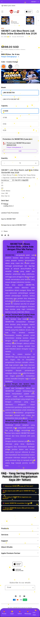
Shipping (10, 49)
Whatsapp (28, 613)
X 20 (4, 130)
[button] (2, 11)
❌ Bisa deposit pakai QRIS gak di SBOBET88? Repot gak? (19, 491)
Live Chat (34, 613)
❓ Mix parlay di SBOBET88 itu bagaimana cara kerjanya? (17, 497)
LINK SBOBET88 (9, 93)
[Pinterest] (8, 235)
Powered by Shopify (26, 607)
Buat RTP (25, 180)
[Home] (14, 12)
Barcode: (14, 36)
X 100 (5, 117)
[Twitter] (5, 235)
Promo (4, 613)
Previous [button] (2, 2)
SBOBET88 (16, 607)
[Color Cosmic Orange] (3, 66)
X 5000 (5, 111)
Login (12, 613)
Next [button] (38, 2)
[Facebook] (2, 235)
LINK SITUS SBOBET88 (11, 99)
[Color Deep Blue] (10, 67)
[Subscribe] (33, 587)
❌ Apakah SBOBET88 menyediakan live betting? (17, 503)
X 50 (4, 124)
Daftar (20, 613)
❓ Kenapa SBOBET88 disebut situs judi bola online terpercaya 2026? (18, 508)
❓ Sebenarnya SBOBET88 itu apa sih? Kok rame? (18, 486)
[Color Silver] (17, 67)
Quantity (4, 158)
